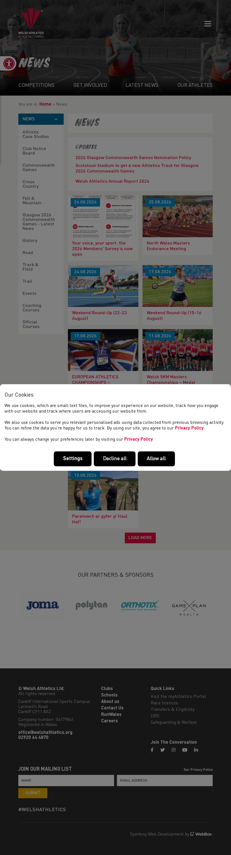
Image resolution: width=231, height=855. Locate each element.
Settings (73, 458)
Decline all (114, 458)
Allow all (156, 458)
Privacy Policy (189, 428)
